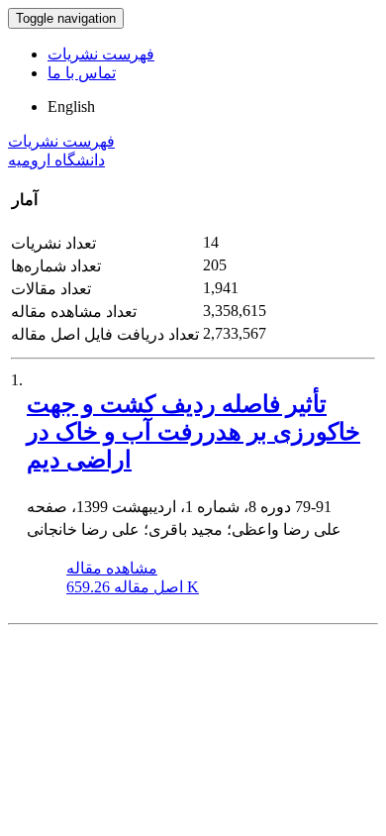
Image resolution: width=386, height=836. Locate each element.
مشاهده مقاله (111, 568)
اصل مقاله (132, 586)
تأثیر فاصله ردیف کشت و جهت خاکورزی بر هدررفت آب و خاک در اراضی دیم (193, 431)
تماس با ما (82, 72)
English (71, 106)
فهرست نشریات (101, 54)
